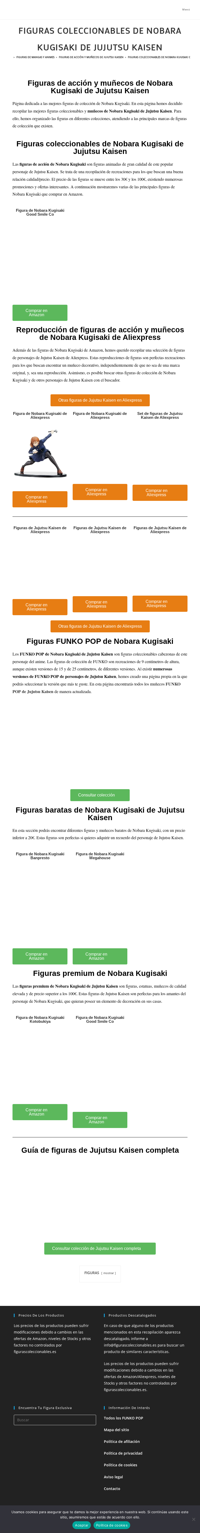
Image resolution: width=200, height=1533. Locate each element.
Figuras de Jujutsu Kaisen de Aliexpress (40, 530)
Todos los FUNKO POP (123, 1418)
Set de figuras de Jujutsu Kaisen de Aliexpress (160, 415)
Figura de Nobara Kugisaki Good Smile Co (40, 212)
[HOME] (11, 57)
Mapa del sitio (116, 1429)
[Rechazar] (193, 1519)
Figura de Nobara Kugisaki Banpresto (40, 856)
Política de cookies (120, 1464)
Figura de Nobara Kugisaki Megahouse (100, 856)
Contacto (112, 1488)
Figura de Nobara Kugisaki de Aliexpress (40, 415)
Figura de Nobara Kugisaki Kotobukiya (40, 1019)
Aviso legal (113, 1476)
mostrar (108, 1273)
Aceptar (81, 1525)
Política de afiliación (122, 1441)
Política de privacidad (123, 1453)
